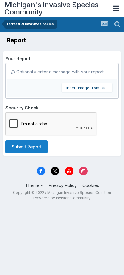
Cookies (90, 185)
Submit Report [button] (26, 146)
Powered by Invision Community (62, 198)
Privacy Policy (63, 185)
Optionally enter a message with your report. (59, 71)
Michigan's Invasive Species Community (51, 8)
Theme (33, 185)
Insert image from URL (87, 87)
